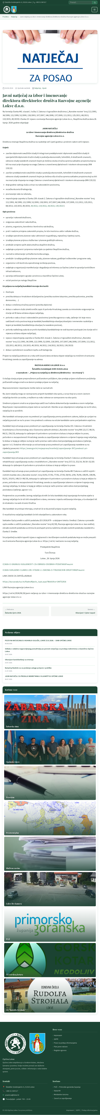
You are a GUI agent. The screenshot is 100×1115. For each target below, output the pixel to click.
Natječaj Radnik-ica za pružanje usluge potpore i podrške (28, 668)
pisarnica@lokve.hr (12, 1095)
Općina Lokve (12, 1110)
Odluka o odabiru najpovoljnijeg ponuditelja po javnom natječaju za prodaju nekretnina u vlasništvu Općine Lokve (49, 650)
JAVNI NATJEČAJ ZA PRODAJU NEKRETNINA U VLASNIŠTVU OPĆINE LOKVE (34, 676)
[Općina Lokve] (10, 9)
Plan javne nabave (61, 1046)
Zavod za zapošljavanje (63, 1098)
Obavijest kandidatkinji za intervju (19, 660)
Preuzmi (69, 564)
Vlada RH (57, 1091)
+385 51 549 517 (41, 2)
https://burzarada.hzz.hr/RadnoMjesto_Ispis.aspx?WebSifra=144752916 (34, 581)
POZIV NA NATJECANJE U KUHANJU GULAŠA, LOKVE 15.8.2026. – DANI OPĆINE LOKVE (38, 640)
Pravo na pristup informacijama (65, 1043)
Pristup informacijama (89, 1110)
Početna (6, 17)
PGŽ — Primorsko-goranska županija (67, 1087)
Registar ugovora (60, 1050)
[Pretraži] (94, 2)
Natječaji (14, 17)
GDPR (56, 1039)
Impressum (58, 1035)
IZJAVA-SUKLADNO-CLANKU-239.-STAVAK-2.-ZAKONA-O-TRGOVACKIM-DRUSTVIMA (40, 570)
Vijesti (44, 88)
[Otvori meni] (94, 9)
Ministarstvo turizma (61, 1094)
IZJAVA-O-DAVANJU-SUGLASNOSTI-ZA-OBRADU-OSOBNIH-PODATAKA (34, 564)
